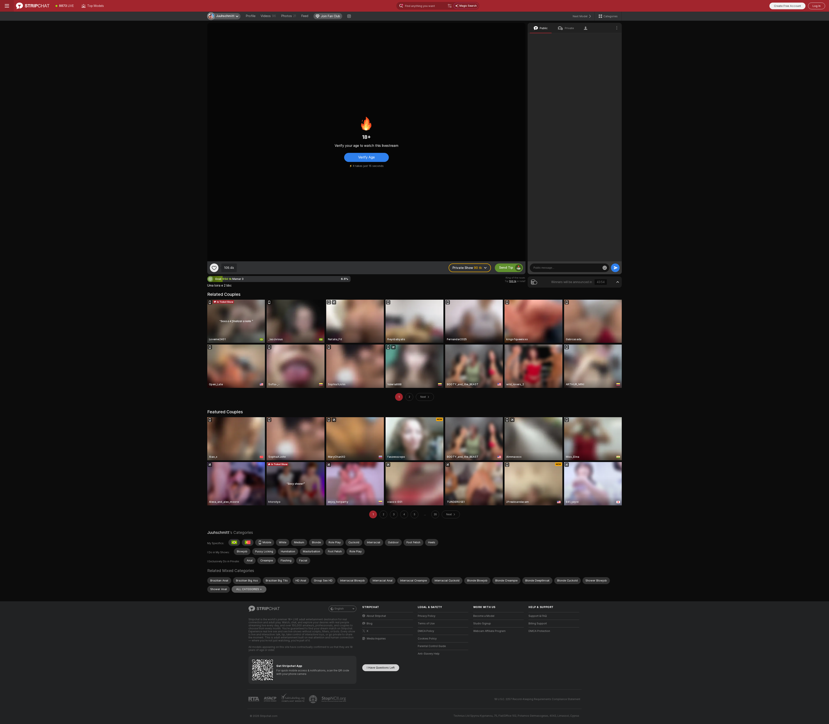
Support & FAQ (537, 615)
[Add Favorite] (214, 267)
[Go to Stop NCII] (334, 699)
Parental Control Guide (432, 646)
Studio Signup (482, 623)
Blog (369, 623)
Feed (304, 16)
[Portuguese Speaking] (247, 542)
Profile (250, 16)
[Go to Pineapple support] (313, 699)
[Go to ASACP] (270, 699)
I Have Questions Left (381, 667)
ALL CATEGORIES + (249, 589)
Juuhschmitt (218, 532)
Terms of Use (426, 623)
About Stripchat (376, 615)
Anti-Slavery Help (429, 653)
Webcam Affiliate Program (489, 631)
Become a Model (483, 615)
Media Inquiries (376, 638)
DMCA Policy (426, 631)
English (339, 608)
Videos (268, 16)
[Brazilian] (234, 542)
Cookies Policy (427, 638)
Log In (817, 6)
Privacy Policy (426, 615)
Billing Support (537, 623)
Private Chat (604, 37)
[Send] (615, 267)
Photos (288, 16)
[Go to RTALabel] (254, 699)
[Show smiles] (604, 267)
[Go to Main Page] (33, 6)
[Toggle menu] (7, 6)
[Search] (450, 6)
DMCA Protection (539, 631)
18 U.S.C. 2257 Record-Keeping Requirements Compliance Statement (537, 699)
